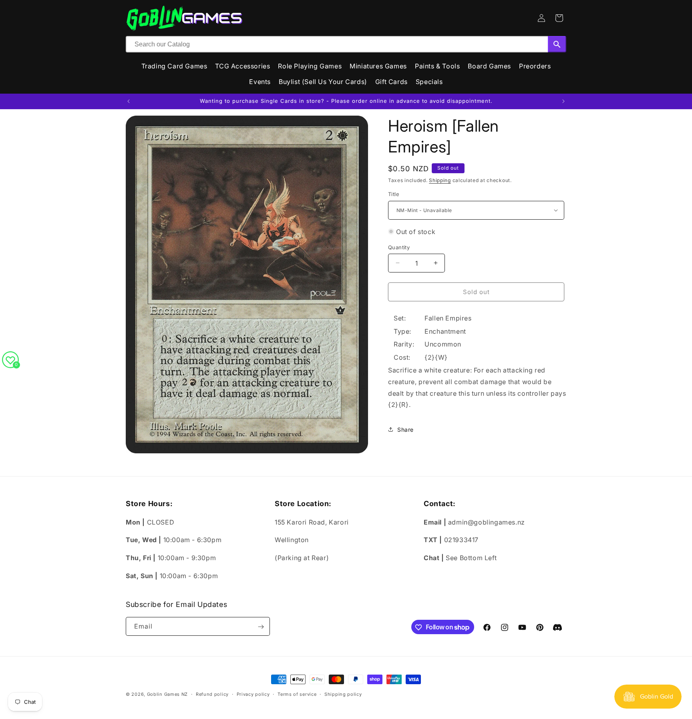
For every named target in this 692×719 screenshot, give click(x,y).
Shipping (440, 180)
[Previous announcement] (128, 101)
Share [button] (405, 429)
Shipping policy (343, 694)
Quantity (399, 247)
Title (393, 194)
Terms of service (297, 694)
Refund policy (212, 694)
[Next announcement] (563, 101)
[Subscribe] (261, 626)
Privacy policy (253, 694)
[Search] (557, 44)
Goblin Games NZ (167, 694)
